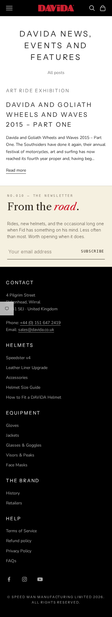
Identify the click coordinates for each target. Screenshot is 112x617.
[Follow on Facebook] (9, 579)
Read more (16, 170)
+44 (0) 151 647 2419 (40, 323)
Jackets (12, 435)
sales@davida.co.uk (36, 329)
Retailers (14, 503)
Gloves (12, 425)
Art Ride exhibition (37, 90)
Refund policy (18, 541)
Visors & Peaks (20, 455)
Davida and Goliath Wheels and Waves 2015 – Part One (49, 114)
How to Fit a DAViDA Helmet (33, 397)
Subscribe (92, 251)
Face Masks (16, 465)
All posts (56, 72)
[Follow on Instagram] (24, 579)
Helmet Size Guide (23, 387)
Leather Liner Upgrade (26, 367)
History (13, 493)
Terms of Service (21, 531)
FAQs (11, 561)
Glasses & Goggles (24, 445)
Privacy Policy (18, 551)
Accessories (17, 377)
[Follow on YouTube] (40, 579)
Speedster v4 (18, 358)
